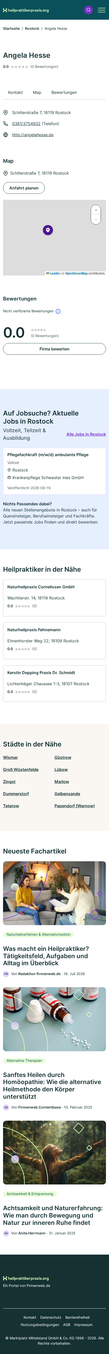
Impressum (83, 1324)
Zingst (9, 781)
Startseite (11, 28)
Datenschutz (50, 1317)
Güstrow (63, 757)
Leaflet (54, 273)
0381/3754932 (26, 123)
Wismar (10, 757)
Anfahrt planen (24, 187)
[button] (88, 10)
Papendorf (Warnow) (75, 805)
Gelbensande (67, 793)
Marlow (62, 781)
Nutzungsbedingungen (40, 1324)
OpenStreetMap (76, 273)
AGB (66, 1324)
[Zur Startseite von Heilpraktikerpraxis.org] (26, 10)
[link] (54, 471)
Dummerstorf (16, 793)
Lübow (61, 769)
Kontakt (30, 1317)
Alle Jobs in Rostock (86, 434)
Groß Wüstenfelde (21, 769)
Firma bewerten (54, 348)
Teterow (11, 805)
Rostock (32, 28)
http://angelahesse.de (32, 134)
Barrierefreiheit (77, 1317)
